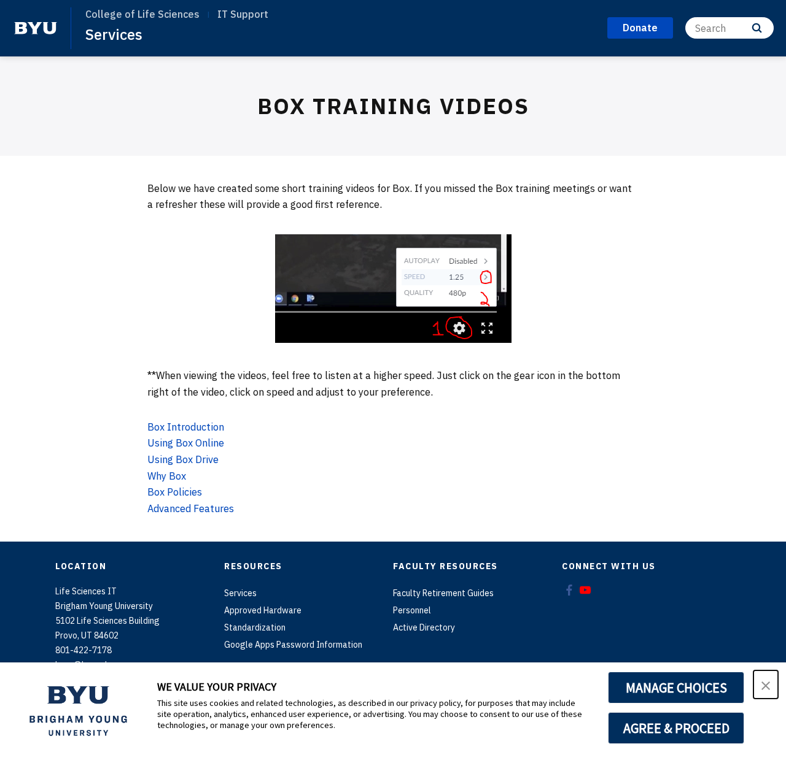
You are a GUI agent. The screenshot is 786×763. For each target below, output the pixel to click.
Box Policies (174, 492)
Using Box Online (185, 443)
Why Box (166, 476)
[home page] (35, 28)
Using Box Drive (183, 459)
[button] (765, 684)
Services (113, 34)
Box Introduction (185, 427)
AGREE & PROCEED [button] (676, 728)
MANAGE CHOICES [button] (676, 687)
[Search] (757, 28)
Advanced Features (190, 508)
